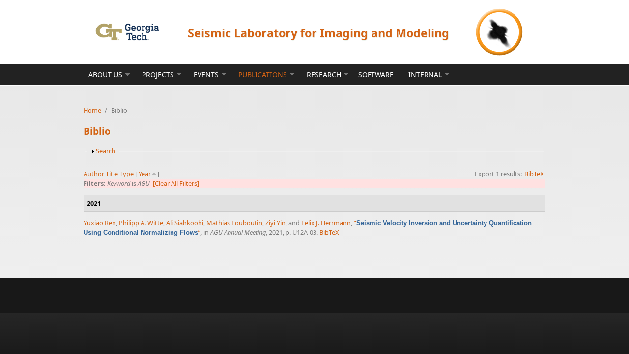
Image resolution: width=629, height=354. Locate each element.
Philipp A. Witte (141, 222)
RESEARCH (324, 74)
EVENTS (206, 74)
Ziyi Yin (275, 222)
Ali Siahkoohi (184, 222)
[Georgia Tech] (127, 32)
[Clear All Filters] (176, 183)
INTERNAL (425, 74)
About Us (105, 74)
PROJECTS (158, 74)
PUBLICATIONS (262, 74)
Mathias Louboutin (234, 222)
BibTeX (534, 173)
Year (145, 173)
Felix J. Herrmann (326, 222)
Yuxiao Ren (100, 222)
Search (105, 151)
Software (376, 74)
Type (126, 173)
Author (94, 173)
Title (112, 173)
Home (92, 110)
